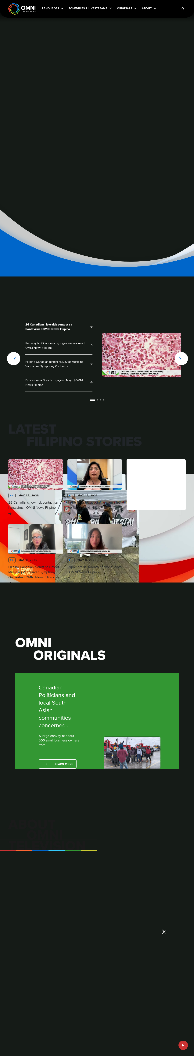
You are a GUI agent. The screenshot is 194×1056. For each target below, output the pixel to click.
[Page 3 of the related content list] (100, 400)
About (147, 8)
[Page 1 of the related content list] (92, 400)
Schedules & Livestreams (88, 8)
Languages (50, 8)
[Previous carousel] (13, 358)
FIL (12, 495)
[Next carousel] (174, 358)
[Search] (183, 8)
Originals (124, 8)
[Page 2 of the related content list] (97, 400)
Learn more (64, 764)
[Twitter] (164, 932)
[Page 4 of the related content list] (103, 400)
